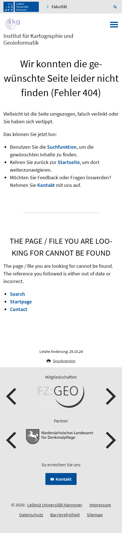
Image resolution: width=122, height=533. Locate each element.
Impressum (100, 505)
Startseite (69, 162)
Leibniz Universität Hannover (54, 505)
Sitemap (95, 514)
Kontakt (46, 185)
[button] (11, 396)
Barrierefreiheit (65, 514)
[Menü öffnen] (114, 26)
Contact (18, 309)
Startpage (21, 301)
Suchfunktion (62, 147)
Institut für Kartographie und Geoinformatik (38, 39)
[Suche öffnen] (116, 7)
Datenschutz (31, 514)
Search (17, 294)
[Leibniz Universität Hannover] (21, 7)
